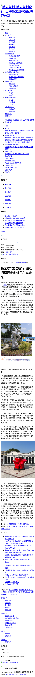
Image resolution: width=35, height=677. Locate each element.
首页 (6, 33)
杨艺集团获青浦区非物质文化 (15, 220)
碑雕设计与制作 (10, 97)
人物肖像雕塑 (16, 154)
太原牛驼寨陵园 (24, 140)
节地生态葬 (26, 592)
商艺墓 (18, 163)
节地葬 (7, 158)
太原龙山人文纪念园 (12, 140)
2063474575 (8, 252)
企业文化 (11, 133)
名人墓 (7, 163)
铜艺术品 (8, 167)
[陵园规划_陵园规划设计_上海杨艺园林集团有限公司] (17, 16)
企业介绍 (8, 131)
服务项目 (4, 613)
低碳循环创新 (9, 107)
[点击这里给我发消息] (9, 254)
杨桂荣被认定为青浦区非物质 (15, 218)
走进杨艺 (4, 598)
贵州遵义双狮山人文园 (22, 142)
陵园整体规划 (9, 147)
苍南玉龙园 (20, 137)
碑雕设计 (14, 594)
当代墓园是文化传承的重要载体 (18, 524)
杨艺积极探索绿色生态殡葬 (14, 223)
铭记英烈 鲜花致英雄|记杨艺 (14, 227)
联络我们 (8, 116)
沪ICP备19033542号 (12, 674)
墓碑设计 (7, 594)
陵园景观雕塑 (9, 620)
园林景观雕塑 (9, 81)
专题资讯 (18, 133)
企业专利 (8, 200)
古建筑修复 (25, 154)
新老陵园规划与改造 (12, 72)
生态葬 (12, 158)
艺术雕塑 (19, 592)
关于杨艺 (8, 35)
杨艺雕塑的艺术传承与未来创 (15, 225)
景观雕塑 (8, 154)
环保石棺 (14, 167)
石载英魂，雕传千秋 (12, 584)
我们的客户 (8, 114)
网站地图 (23, 674)
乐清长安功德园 (10, 137)
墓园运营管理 (23, 590)
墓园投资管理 (9, 54)
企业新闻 (21, 131)
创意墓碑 (13, 163)
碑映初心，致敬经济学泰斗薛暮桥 (16, 575)
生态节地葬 (8, 91)
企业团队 (14, 131)
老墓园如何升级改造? (12, 582)
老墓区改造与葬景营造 (22, 147)
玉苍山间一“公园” (11, 216)
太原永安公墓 (28, 137)
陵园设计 (6, 592)
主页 (10, 263)
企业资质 (27, 131)
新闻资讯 (4, 631)
